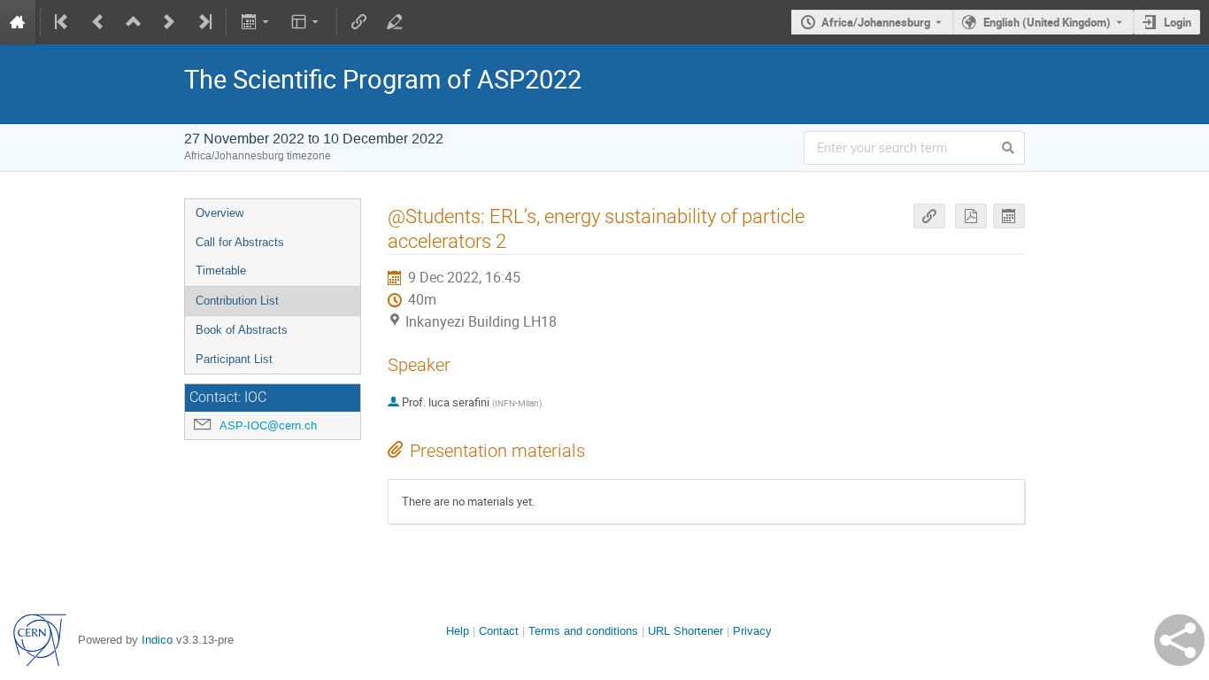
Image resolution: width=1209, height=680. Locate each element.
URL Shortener (685, 630)
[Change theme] (306, 22)
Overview (219, 213)
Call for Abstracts (240, 242)
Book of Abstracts (242, 329)
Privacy (752, 630)
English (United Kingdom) (1047, 22)
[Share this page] (1179, 640)
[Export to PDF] (971, 216)
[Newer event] (169, 22)
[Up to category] (133, 22)
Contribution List (237, 300)
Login (1177, 22)
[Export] (256, 22)
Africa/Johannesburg (875, 22)
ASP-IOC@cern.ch (268, 425)
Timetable (221, 270)
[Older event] (98, 22)
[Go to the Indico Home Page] (17, 22)
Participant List (234, 359)
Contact (499, 630)
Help (457, 630)
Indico (157, 639)
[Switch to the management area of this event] (394, 22)
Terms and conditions (583, 630)
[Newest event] (203, 22)
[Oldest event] (63, 22)
